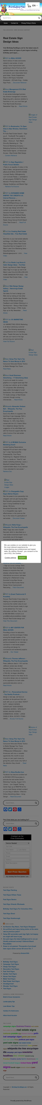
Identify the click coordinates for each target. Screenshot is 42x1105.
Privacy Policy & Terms (28, 23)
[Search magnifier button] (39, 18)
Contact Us (14, 23)
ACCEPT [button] (22, 558)
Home (6, 23)
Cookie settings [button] (10, 558)
